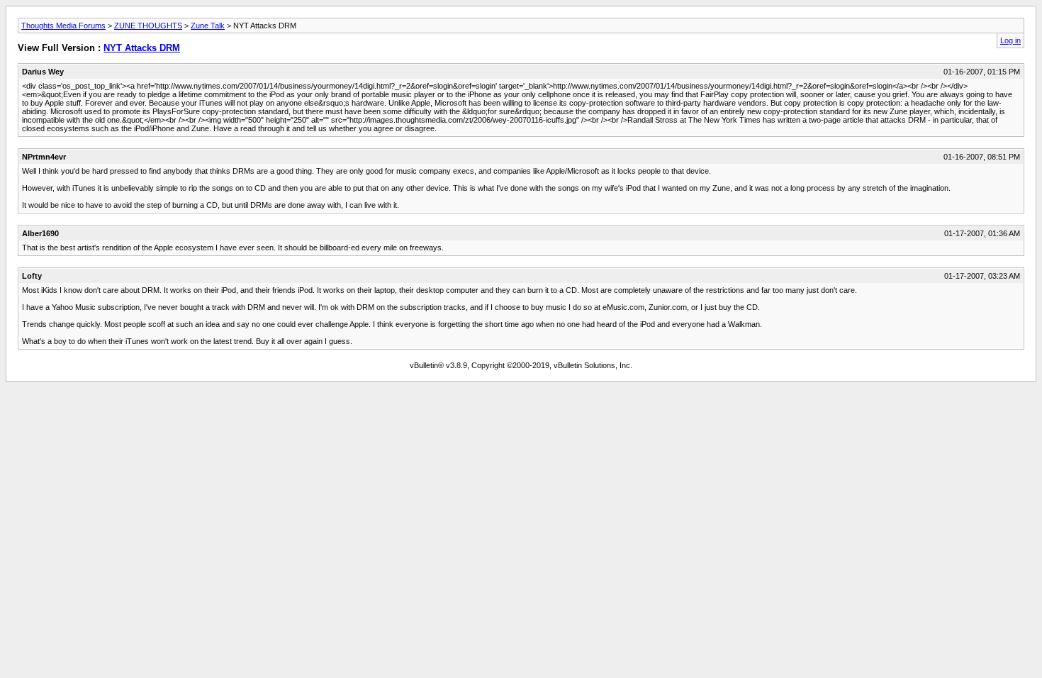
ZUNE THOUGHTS (148, 25)
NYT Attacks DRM (141, 48)
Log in (1010, 40)
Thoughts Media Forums (63, 25)
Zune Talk (208, 25)
